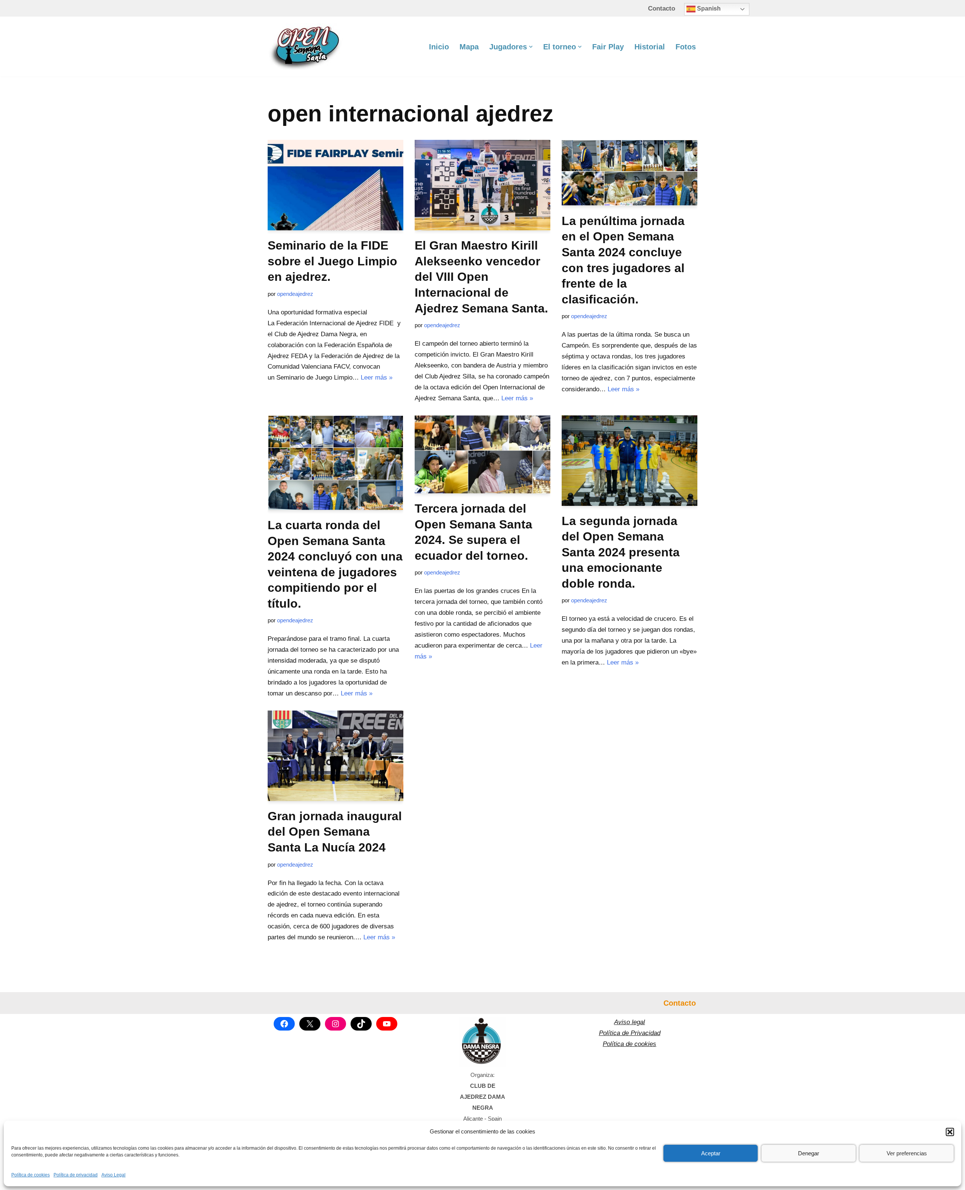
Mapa (469, 47)
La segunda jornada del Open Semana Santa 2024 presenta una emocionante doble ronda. (621, 552)
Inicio (439, 47)
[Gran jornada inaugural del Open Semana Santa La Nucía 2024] (335, 756)
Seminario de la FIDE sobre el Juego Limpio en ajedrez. (332, 261)
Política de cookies (30, 1175)
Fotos (686, 47)
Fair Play (608, 47)
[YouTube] (386, 1024)
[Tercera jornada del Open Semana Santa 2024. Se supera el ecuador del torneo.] (482, 454)
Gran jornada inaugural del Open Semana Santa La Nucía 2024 (335, 831)
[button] (950, 1132)
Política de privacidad (76, 1175)
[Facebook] (284, 1024)
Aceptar (710, 1153)
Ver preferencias (907, 1153)
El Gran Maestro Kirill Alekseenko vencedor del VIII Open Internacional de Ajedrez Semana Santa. (481, 277)
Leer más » (376, 377)
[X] (309, 1024)
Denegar (808, 1153)
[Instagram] (335, 1024)
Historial (649, 47)
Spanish (708, 8)
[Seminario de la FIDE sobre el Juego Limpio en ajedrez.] (335, 185)
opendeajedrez (295, 294)
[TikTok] (361, 1024)
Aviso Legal (113, 1175)
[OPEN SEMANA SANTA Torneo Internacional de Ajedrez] (305, 46)
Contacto (661, 8)
